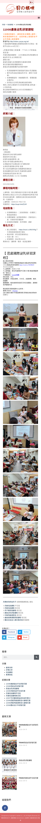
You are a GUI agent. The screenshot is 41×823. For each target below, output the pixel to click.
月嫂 (3, 24)
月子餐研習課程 (10, 610)
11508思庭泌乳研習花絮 (15, 686)
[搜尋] (36, 657)
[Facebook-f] (5, 808)
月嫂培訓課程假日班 (13, 696)
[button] (39, 17)
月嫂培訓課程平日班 (13, 693)
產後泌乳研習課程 (11, 613)
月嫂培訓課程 (10, 606)
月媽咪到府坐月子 (9, 602)
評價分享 (9, 670)
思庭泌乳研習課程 (12, 688)
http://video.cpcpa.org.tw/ (19, 41)
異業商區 (9, 675)
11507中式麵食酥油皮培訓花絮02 (18, 698)
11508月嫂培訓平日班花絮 (15, 691)
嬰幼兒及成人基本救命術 (14, 620)
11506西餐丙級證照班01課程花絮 (18, 703)
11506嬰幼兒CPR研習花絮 (16, 705)
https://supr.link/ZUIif (19, 204)
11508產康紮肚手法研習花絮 (16, 684)
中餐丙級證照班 (10, 615)
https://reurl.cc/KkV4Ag (27, 230)
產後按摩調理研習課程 (13, 617)
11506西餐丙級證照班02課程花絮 (18, 700)
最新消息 (9, 667)
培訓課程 (10, 24)
